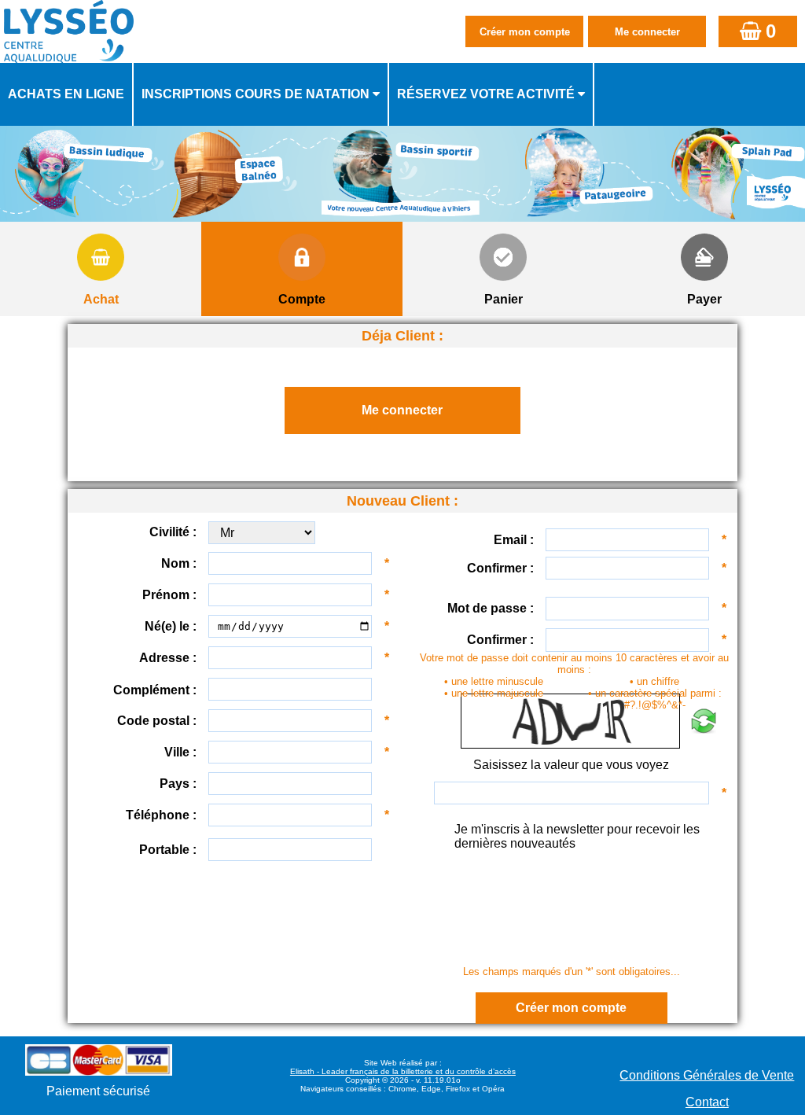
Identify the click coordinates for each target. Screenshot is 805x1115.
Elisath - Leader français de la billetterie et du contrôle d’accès (403, 1071)
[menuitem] (67, 94)
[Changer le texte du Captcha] (703, 721)
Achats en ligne (66, 94)
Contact (707, 1102)
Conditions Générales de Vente (706, 1075)
